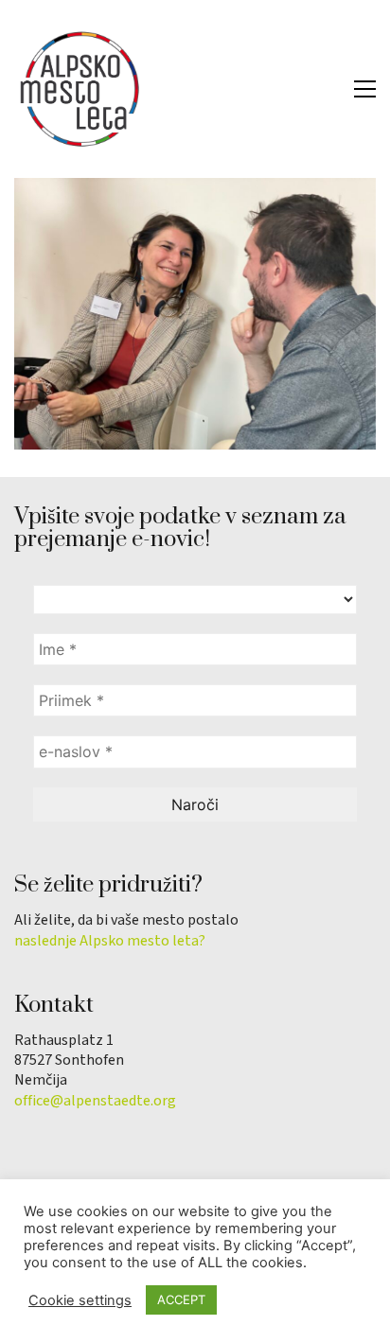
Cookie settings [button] (80, 1300)
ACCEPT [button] (181, 1299)
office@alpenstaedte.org (95, 1101)
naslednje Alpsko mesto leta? (109, 941)
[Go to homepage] (80, 89)
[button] (365, 89)
